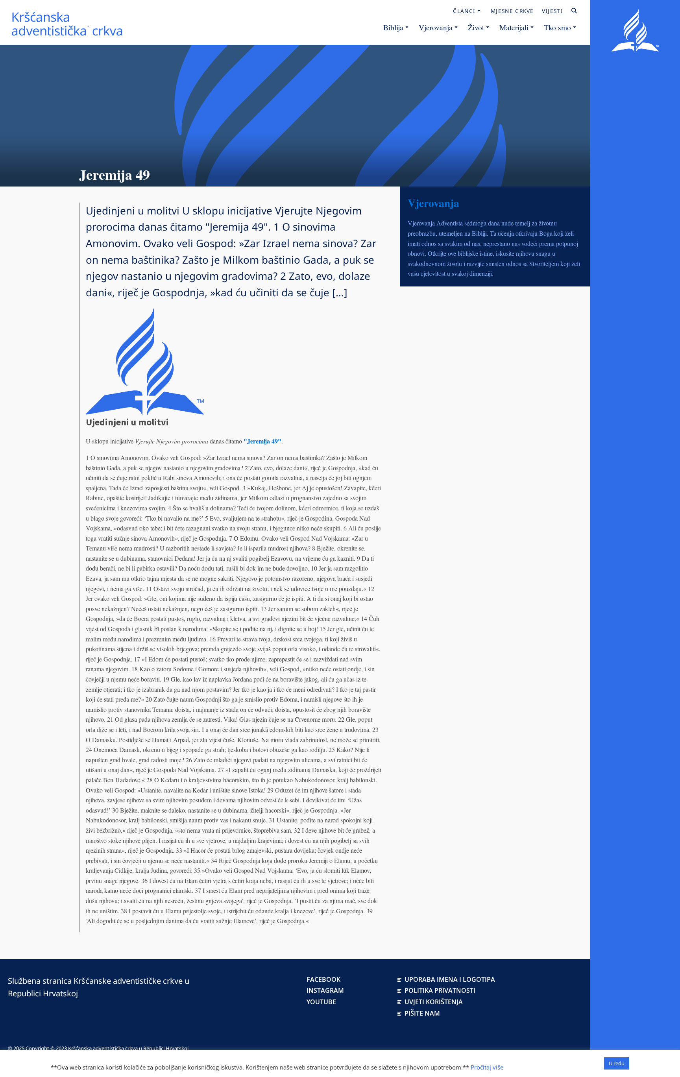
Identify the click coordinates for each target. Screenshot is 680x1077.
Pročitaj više (487, 1067)
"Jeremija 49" (262, 440)
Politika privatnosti (440, 990)
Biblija (393, 27)
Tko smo (557, 27)
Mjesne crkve (512, 11)
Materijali (513, 27)
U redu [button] (617, 1063)
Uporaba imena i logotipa (450, 979)
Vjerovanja (436, 27)
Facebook (323, 979)
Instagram (325, 990)
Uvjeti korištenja (434, 1002)
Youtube (321, 1002)
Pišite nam (422, 1013)
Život (476, 27)
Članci (464, 11)
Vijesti (552, 11)
